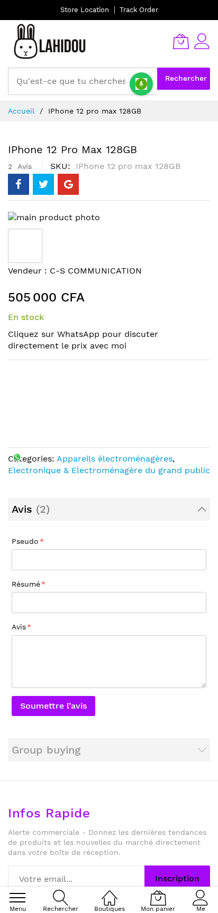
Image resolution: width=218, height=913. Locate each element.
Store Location (84, 10)
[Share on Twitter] (43, 184)
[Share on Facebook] (18, 184)
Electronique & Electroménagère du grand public (109, 470)
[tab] (109, 509)
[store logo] (50, 41)
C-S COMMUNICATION (96, 271)
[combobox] (82, 81)
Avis (29, 509)
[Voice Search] (141, 84)
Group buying (46, 749)
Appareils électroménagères (114, 459)
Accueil (21, 111)
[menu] (17, 898)
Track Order (139, 10)
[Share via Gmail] (68, 184)
